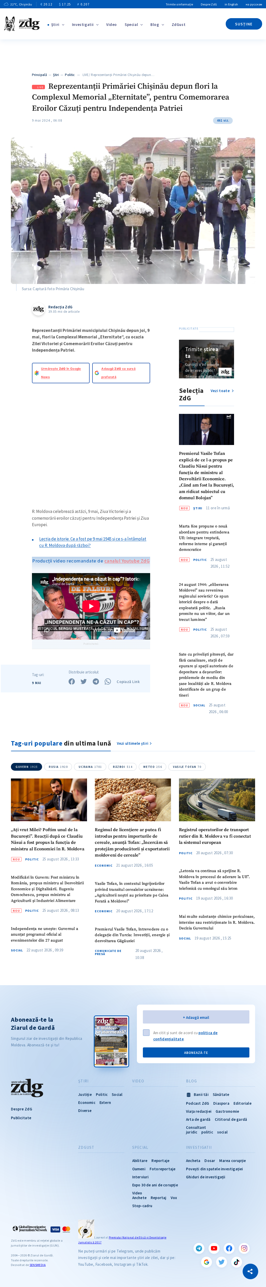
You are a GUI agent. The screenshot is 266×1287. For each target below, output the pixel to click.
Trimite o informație (179, 4)
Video (111, 24)
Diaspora (221, 1103)
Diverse (84, 1110)
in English (231, 4)
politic (207, 1132)
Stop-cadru (142, 1205)
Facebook (229, 1248)
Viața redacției (198, 1111)
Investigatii (83, 24)
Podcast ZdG (197, 1103)
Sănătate (221, 1094)
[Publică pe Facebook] (71, 681)
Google (206, 1262)
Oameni (138, 1168)
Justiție (85, 1094)
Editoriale (242, 1103)
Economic (103, 865)
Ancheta (193, 1160)
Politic (70, 75)
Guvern (27, 767)
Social (199, 705)
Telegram (199, 1248)
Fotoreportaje (163, 1168)
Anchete (139, 1197)
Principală (39, 75)
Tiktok (236, 1262)
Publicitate (21, 1117)
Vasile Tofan (187, 767)
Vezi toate (220, 390)
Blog (154, 24)
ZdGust (179, 24)
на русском (254, 4)
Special (131, 24)
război (122, 767)
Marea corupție (232, 1160)
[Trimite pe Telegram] (96, 681)
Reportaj (159, 1197)
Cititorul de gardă (231, 1119)
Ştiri (55, 24)
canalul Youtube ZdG (127, 561)
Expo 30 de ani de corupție (155, 1184)
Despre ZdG (209, 4)
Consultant (196, 1127)
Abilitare (140, 1160)
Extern (105, 1102)
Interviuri (140, 1176)
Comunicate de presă (108, 952)
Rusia (58, 767)
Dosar (209, 1160)
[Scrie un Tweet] (83, 681)
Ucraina (90, 767)
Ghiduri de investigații (205, 1176)
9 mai (36, 683)
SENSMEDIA (38, 1265)
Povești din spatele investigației (214, 1168)
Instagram (244, 1248)
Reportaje (160, 1160)
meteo (152, 767)
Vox (174, 1197)
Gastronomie (227, 1111)
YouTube (214, 1248)
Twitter (221, 1262)
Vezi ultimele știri (133, 743)
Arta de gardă (198, 1119)
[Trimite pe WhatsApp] (108, 681)
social (222, 1132)
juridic (191, 1132)
